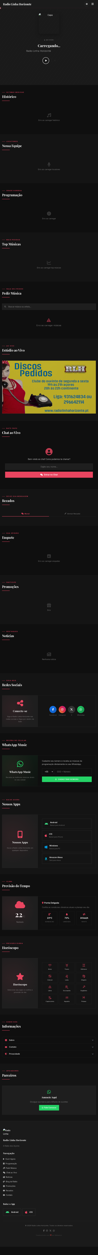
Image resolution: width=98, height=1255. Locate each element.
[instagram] (47, 1230)
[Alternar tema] (86, 4)
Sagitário (84, 988)
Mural (27, 514)
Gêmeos (84, 966)
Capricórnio (50, 998)
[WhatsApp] (80, 709)
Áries (50, 966)
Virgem (83, 977)
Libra (50, 988)
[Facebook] (53, 709)
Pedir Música (11, 1168)
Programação (11, 1164)
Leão (67, 977)
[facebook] (44, 1230)
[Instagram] (62, 709)
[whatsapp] (54, 1230)
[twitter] (50, 1230)
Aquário (67, 998)
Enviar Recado (73, 514)
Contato (9, 1195)
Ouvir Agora (10, 1159)
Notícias (9, 1177)
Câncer (50, 977)
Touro (67, 966)
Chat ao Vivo (11, 1173)
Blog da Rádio (11, 1182)
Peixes (83, 998)
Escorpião (67, 988)
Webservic (58, 1235)
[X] (71, 709)
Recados (9, 1191)
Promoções (10, 1186)
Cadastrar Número (68, 779)
